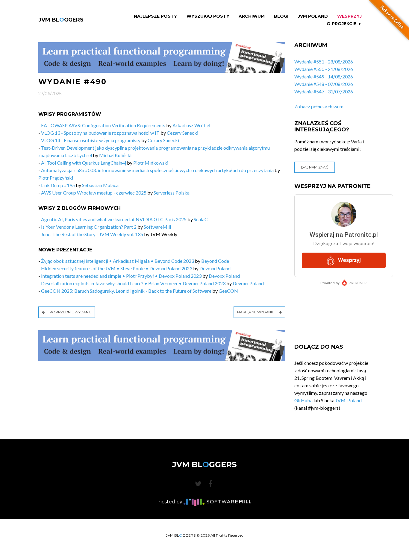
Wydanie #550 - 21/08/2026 (323, 69)
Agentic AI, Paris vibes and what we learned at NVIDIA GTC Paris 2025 (114, 219)
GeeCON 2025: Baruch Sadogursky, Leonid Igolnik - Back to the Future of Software (126, 291)
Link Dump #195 (58, 185)
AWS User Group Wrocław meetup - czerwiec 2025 (93, 192)
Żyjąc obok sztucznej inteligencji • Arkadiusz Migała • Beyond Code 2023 (117, 261)
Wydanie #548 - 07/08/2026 (323, 84)
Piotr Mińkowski (150, 163)
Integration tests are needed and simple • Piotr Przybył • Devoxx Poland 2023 (121, 276)
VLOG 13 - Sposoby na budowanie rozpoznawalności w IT (100, 133)
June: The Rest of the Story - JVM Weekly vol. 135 (92, 234)
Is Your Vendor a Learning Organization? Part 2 (89, 227)
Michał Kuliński (115, 155)
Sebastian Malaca (100, 185)
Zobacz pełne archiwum (318, 106)
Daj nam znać (314, 167)
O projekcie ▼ (344, 23)
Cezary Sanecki (182, 133)
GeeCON (228, 291)
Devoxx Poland (215, 268)
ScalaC (201, 219)
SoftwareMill (157, 227)
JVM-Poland (348, 400)
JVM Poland (313, 16)
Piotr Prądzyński (55, 177)
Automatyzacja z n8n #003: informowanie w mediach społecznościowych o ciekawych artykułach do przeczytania (157, 170)
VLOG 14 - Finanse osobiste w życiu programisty (90, 140)
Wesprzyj (349, 16)
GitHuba (303, 400)
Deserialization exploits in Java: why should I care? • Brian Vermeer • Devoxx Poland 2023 (133, 283)
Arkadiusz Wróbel (191, 125)
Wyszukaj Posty (208, 16)
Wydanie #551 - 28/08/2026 (323, 61)
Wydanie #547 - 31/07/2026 (323, 91)
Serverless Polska (172, 192)
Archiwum (252, 16)
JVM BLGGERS (61, 19)
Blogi (281, 16)
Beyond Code (215, 261)
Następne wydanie (256, 312)
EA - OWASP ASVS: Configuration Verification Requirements (103, 125)
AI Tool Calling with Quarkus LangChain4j (83, 163)
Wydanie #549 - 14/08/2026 (323, 76)
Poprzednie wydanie (70, 312)
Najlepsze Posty (155, 16)
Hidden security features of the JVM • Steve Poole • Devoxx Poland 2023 (116, 268)
